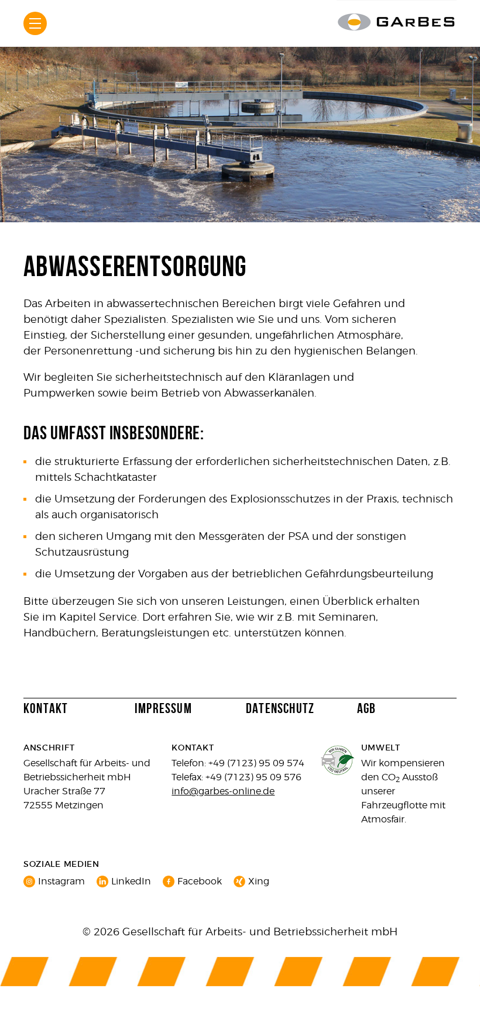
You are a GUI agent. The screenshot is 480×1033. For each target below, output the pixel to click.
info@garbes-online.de (223, 791)
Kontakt (45, 708)
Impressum (163, 708)
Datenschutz (280, 708)
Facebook (199, 881)
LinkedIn (131, 881)
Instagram (61, 881)
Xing (258, 881)
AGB (366, 708)
